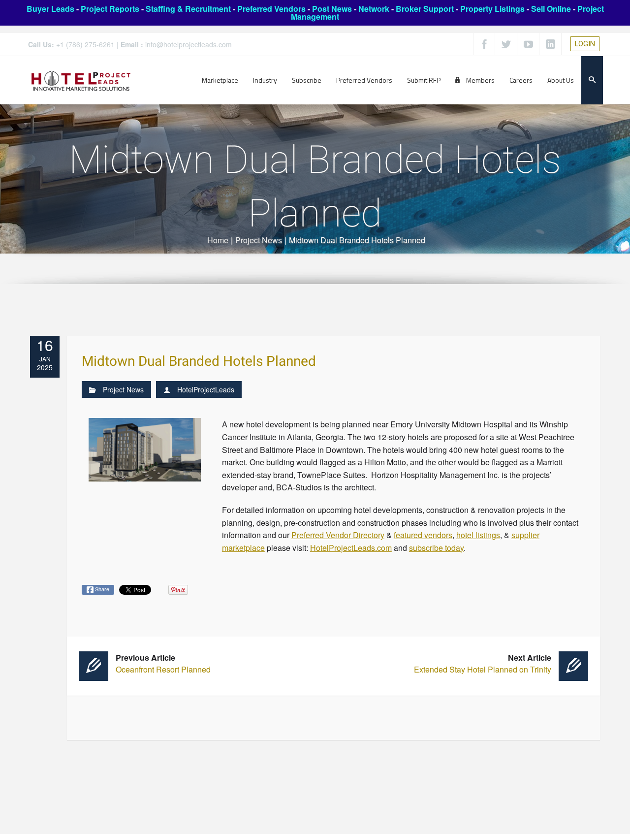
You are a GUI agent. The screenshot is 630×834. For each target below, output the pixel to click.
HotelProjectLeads (205, 389)
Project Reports (110, 8)
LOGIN (585, 43)
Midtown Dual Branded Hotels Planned (199, 361)
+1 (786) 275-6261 (85, 44)
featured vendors (423, 535)
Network (373, 8)
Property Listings (492, 8)
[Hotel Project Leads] (81, 80)
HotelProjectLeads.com (351, 547)
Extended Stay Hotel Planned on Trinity (482, 663)
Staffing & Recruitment (188, 8)
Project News (258, 240)
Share (101, 589)
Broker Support (425, 8)
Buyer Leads (50, 8)
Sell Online (551, 8)
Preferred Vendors (271, 8)
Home (217, 240)
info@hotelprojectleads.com (188, 44)
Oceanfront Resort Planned (163, 663)
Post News (332, 8)
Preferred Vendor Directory (337, 535)
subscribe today (436, 547)
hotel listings (478, 535)
